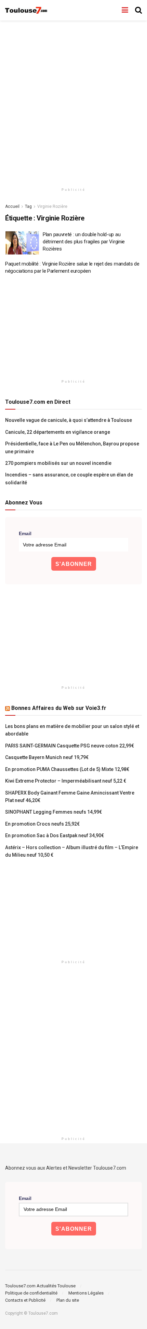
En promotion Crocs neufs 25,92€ (42, 824)
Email (25, 533)
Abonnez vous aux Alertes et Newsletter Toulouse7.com (65, 1168)
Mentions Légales (86, 1293)
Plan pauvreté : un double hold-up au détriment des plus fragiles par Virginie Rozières (84, 241)
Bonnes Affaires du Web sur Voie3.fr (58, 708)
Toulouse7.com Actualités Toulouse (40, 1285)
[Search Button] (138, 10)
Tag (28, 206)
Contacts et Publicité (25, 1300)
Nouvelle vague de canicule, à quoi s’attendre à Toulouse (68, 420)
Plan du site (67, 1300)
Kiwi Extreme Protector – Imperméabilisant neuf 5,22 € (65, 781)
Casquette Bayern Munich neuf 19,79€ (47, 757)
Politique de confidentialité (31, 1293)
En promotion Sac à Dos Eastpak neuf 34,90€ (54, 835)
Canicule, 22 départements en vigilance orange (57, 432)
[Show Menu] (125, 10)
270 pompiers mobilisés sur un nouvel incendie (58, 463)
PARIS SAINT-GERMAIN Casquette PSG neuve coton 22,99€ (69, 745)
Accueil (12, 206)
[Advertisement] (73, 100)
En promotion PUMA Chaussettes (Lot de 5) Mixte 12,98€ (67, 769)
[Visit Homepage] (26, 10)
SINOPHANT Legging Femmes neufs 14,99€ (53, 812)
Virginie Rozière (52, 206)
